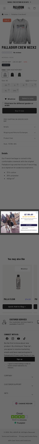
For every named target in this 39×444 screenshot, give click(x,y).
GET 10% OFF (28, 225)
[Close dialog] (37, 212)
